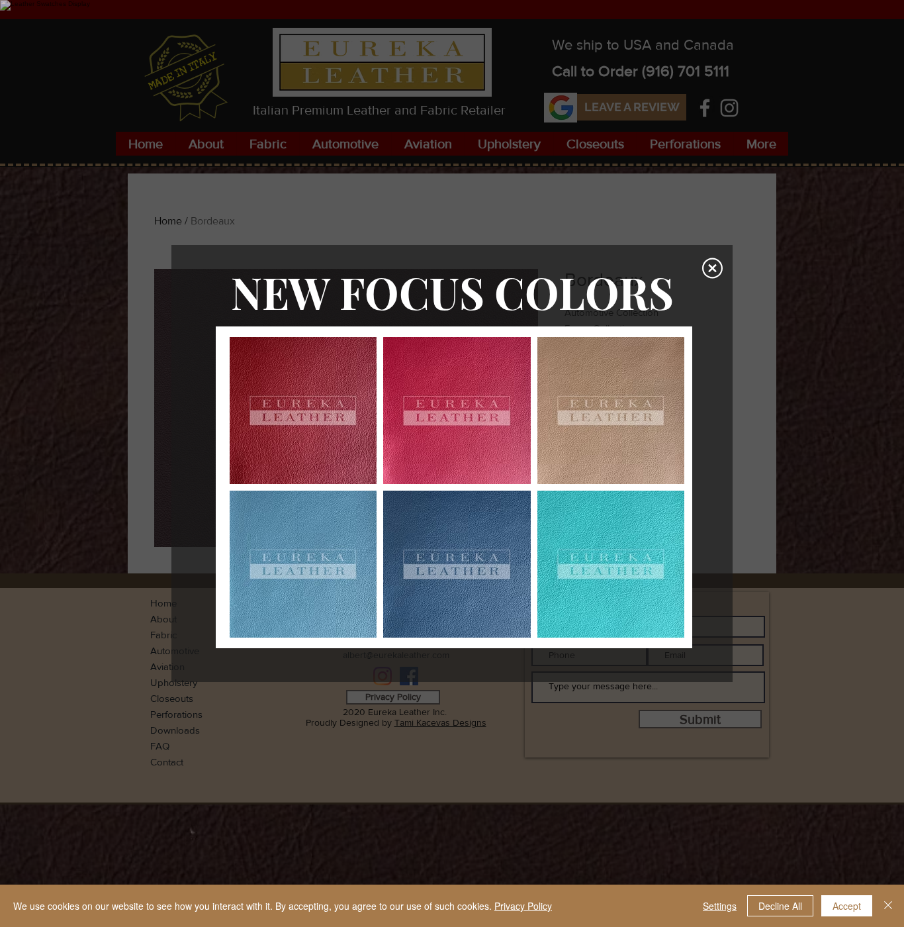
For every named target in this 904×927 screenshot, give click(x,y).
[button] (712, 268)
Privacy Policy (523, 905)
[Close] (888, 905)
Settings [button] (720, 905)
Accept (847, 905)
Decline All (780, 905)
